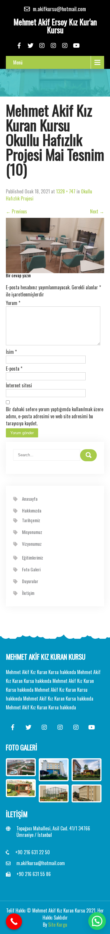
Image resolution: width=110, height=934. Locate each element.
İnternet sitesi (19, 385)
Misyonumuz (32, 532)
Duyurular (30, 581)
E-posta (14, 368)
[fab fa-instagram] (42, 46)
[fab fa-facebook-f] (19, 46)
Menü (18, 62)
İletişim (28, 593)
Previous (16, 211)
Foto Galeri (31, 569)
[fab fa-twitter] (31, 46)
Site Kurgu (57, 924)
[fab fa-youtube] (76, 46)
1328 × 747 (65, 191)
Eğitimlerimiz (32, 557)
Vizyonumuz (32, 543)
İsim (11, 351)
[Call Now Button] (14, 921)
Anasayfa (30, 498)
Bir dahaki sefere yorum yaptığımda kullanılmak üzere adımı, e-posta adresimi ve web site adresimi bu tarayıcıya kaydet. (54, 416)
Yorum (13, 302)
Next (97, 211)
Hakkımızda (31, 510)
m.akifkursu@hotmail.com (40, 863)
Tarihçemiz (31, 520)
